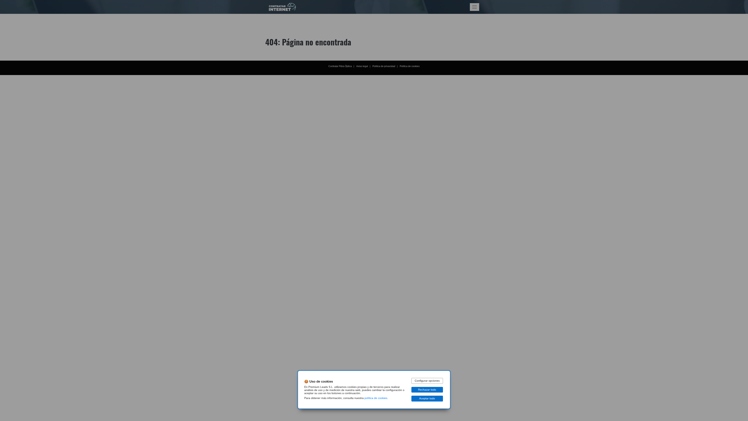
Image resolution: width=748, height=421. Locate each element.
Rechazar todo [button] (427, 389)
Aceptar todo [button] (427, 398)
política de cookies (375, 398)
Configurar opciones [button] (427, 380)
